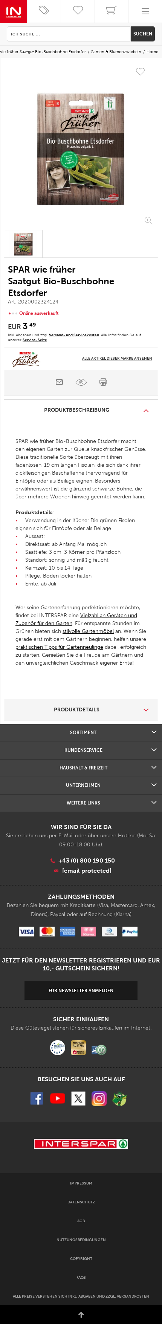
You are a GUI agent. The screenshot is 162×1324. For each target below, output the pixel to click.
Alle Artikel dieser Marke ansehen (117, 358)
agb (81, 1221)
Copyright (81, 1259)
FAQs (81, 1277)
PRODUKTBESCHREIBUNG (77, 410)
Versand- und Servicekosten (74, 335)
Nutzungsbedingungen (81, 1240)
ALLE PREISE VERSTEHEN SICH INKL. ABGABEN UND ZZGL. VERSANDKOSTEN (81, 1296)
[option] (81, 147)
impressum (81, 1183)
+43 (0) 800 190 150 (86, 860)
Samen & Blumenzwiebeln (116, 51)
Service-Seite (35, 340)
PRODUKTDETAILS (76, 709)
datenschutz (81, 1202)
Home (152, 51)
